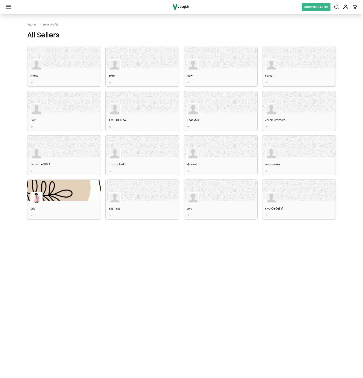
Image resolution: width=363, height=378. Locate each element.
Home (32, 24)
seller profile (51, 24)
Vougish (183, 7)
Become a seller (316, 7)
